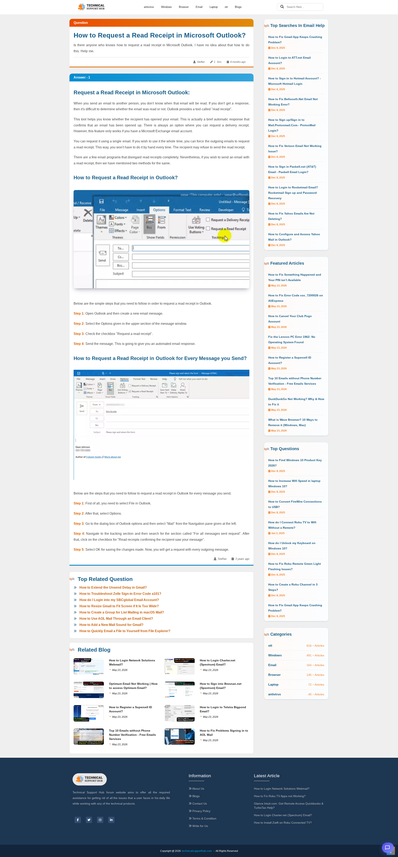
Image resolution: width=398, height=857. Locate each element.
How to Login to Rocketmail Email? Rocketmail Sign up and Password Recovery (293, 193)
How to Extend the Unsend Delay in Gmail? (113, 587)
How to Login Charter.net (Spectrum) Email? (283, 815)
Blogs (238, 6)
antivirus (149, 6)
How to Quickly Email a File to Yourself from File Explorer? (124, 631)
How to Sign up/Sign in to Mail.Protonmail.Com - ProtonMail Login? (291, 125)
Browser (184, 6)
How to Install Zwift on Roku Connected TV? (283, 822)
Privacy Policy (201, 811)
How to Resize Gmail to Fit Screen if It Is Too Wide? (119, 606)
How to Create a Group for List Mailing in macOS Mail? (121, 612)
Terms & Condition (204, 818)
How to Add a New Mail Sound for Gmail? (111, 625)
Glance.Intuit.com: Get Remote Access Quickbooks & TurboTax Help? (288, 805)
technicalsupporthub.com (197, 850)
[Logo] (91, 7)
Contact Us (199, 803)
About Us (198, 788)
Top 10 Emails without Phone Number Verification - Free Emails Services (132, 735)
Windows (166, 6)
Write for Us (200, 826)
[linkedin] (111, 820)
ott (226, 6)
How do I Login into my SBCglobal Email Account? (119, 600)
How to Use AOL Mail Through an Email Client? (116, 618)
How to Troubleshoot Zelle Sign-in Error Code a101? (120, 593)
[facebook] (78, 820)
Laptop (214, 6)
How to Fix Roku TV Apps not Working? (280, 796)
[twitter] (89, 820)
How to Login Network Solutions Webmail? (281, 788)
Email (199, 6)
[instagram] (100, 820)
